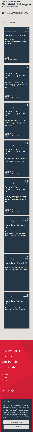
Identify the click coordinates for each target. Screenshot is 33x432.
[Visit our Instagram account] (9, 391)
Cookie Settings (16, 427)
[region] (16, 415)
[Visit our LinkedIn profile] (4, 391)
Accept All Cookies (16, 422)
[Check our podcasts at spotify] (12, 391)
